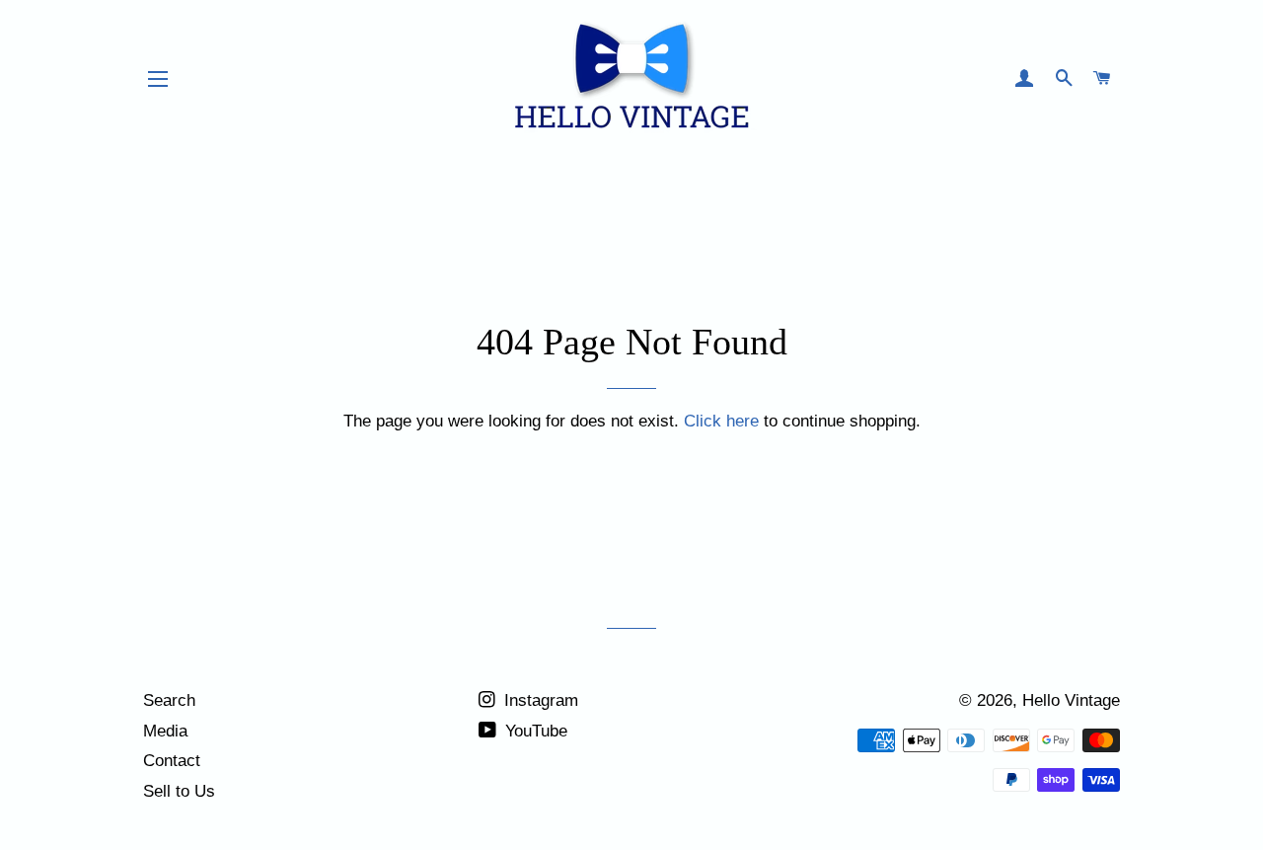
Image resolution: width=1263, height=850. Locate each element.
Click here (721, 421)
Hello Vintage (1071, 700)
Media (165, 731)
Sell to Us (179, 791)
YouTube (533, 731)
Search (169, 700)
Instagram (538, 700)
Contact (171, 760)
